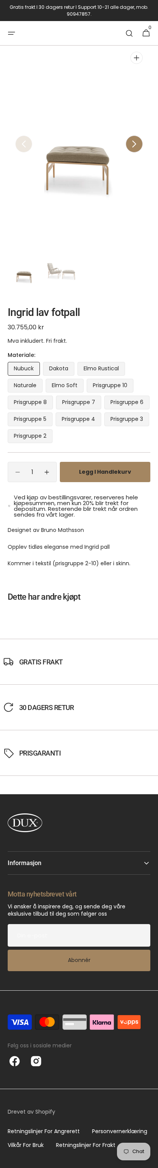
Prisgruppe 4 (81, 420)
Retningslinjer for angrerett (44, 1131)
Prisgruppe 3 (129, 420)
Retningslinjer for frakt (85, 1145)
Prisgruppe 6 (130, 403)
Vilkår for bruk (26, 1145)
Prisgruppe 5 (33, 420)
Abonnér (79, 960)
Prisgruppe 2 (33, 437)
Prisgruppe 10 (113, 387)
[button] (11, 33)
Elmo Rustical (104, 370)
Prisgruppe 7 (81, 403)
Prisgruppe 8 (33, 403)
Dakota (61, 370)
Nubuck (27, 370)
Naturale (28, 387)
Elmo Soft (68, 387)
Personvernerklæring (119, 1131)
